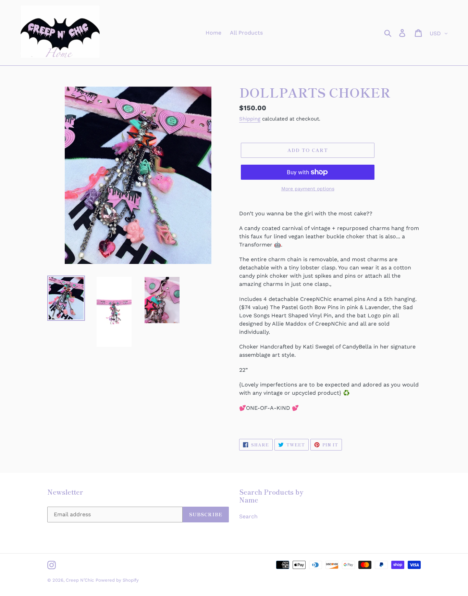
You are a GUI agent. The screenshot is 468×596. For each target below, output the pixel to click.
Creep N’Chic (80, 580)
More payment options (307, 188)
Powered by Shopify (117, 580)
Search (248, 516)
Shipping (249, 119)
